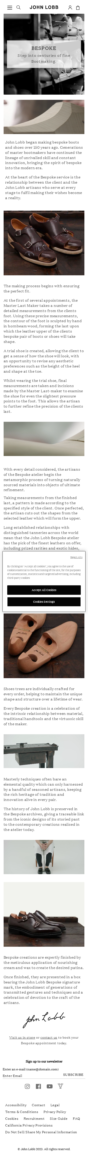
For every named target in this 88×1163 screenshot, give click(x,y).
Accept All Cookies (44, 590)
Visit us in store (22, 1037)
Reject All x (76, 557)
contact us (48, 1037)
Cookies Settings (44, 602)
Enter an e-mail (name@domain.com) (31, 1069)
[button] (9, 7)
